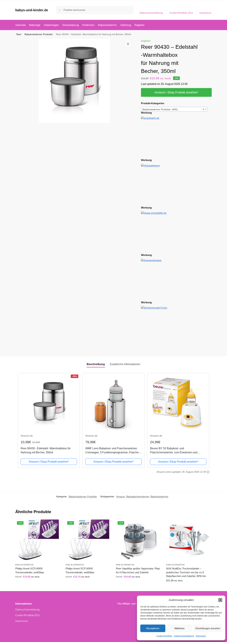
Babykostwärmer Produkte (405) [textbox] (173, 109)
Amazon (120, 496)
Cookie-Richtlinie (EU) (181, 12)
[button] (220, 600)
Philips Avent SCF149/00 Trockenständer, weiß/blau (29, 570)
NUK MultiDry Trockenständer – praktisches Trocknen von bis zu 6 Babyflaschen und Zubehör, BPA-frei (186, 572)
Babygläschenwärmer (137, 496)
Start (18, 34)
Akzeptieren (152, 628)
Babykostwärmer (159, 496)
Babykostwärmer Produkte (39, 34)
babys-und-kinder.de (31, 10)
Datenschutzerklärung (184, 636)
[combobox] (174, 109)
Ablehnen (179, 628)
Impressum (201, 636)
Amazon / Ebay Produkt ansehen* (176, 92)
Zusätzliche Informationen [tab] (125, 364)
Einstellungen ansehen (207, 628)
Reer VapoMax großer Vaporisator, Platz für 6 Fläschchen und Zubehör (138, 570)
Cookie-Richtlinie (164, 636)
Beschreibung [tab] (96, 364)
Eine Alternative (24, 565)
